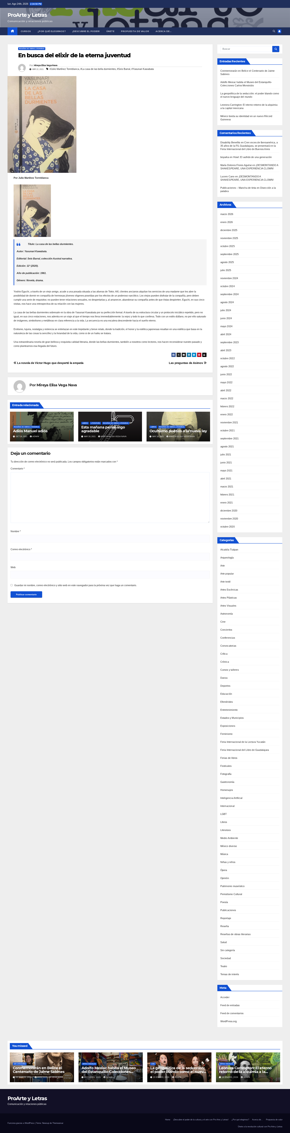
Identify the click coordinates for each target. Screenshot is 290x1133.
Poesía (224, 902)
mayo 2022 (226, 382)
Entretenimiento (229, 710)
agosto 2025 (227, 262)
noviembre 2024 (229, 278)
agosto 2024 (227, 302)
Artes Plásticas (228, 597)
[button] (274, 31)
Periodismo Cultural (231, 894)
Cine (223, 621)
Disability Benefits (230, 142)
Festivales (226, 766)
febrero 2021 (227, 494)
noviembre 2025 (229, 238)
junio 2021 (226, 462)
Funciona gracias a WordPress (21, 1123)
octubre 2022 (227, 358)
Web (13, 567)
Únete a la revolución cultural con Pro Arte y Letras (260, 1126)
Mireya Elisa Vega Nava (45, 65)
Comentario (18, 468)
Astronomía (226, 613)
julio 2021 (225, 454)
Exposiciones (227, 726)
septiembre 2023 (229, 342)
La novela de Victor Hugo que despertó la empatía (50, 363)
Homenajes (226, 790)
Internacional (227, 806)
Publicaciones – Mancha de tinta (238, 188)
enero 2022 (226, 414)
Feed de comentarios (232, 1013)
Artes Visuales (228, 605)
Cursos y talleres (229, 670)
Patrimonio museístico (232, 886)
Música (224, 854)
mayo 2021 (226, 470)
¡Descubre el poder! (86, 31)
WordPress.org (228, 1021)
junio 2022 (226, 374)
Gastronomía (227, 782)
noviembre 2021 (229, 422)
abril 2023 (225, 350)
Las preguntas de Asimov (186, 363)
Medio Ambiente (229, 838)
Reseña (224, 926)
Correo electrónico (21, 549)
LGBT (223, 814)
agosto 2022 (227, 366)
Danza (224, 678)
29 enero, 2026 (92, 1077)
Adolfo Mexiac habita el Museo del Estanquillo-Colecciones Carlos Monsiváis (109, 1072)
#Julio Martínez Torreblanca (64, 69)
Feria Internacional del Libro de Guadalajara (244, 750)
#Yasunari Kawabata (142, 69)
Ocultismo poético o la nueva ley (178, 431)
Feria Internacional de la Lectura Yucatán (243, 742)
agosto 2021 (227, 446)
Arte (222, 565)
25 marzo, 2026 (24, 1077)
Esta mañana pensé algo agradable (103, 429)
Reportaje (225, 918)
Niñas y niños (227, 862)
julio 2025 (225, 270)
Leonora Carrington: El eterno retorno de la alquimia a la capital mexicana (245, 1072)
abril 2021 (225, 478)
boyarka (224, 157)
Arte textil (225, 581)
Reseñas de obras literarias (31, 48)
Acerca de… (163, 31)
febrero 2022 (227, 406)
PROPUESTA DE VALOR (135, 31)
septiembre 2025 (229, 254)
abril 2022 (225, 390)
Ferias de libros (228, 758)
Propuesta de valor (274, 1119)
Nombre (16, 531)
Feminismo (226, 734)
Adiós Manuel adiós (30, 431)
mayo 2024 (226, 326)
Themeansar (57, 1123)
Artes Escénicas (229, 589)
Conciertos (226, 629)
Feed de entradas (230, 1005)
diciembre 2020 (228, 510)
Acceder (224, 997)
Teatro (223, 966)
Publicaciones (228, 910)
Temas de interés (229, 974)
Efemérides (226, 702)
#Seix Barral (123, 69)
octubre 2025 (227, 246)
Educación (226, 694)
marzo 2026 (226, 214)
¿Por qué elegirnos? (52, 31)
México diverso (228, 846)
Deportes (225, 686)
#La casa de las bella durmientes (98, 69)
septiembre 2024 (229, 294)
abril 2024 (225, 334)
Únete (110, 31)
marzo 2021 (226, 486)
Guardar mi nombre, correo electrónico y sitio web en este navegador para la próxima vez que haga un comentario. (75, 585)
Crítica (223, 654)
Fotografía (226, 774)
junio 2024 (226, 318)
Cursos (26, 31)
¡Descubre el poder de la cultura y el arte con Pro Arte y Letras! (201, 1119)
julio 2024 (225, 310)
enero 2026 (226, 222)
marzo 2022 (226, 398)
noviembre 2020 (229, 518)
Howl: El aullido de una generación (252, 157)
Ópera (223, 870)
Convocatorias (228, 646)
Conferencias (227, 637)
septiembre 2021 (229, 438)
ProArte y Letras (27, 15)
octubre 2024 (227, 286)
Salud (223, 942)
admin (35, 436)
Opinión (224, 878)
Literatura (95, 423)
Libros (85, 423)
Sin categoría (227, 950)
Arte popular (227, 573)
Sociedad (225, 958)
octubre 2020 (227, 526)
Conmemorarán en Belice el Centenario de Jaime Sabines (38, 1070)
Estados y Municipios (232, 718)
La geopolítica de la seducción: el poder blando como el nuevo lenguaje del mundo (178, 1072)
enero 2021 (226, 502)
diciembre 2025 (228, 230)
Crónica (224, 662)
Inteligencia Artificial (231, 798)
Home (167, 1119)
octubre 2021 (227, 430)
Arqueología (227, 557)
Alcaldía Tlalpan (229, 549)
